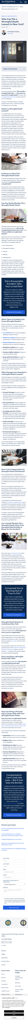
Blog (21, 6)
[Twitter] (5, 942)
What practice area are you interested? (11, 881)
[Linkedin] (11, 942)
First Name (6, 858)
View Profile (10, 33)
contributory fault (15, 553)
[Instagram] (2, 942)
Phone (5, 875)
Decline (14, 1014)
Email (4, 869)
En (2, 945)
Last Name (6, 864)
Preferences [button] (7, 1007)
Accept (14, 1011)
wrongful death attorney (8, 97)
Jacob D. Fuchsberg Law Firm (9, 6)
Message (5, 887)
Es (5, 945)
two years (14, 641)
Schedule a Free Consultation (14, 312)
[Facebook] (8, 942)
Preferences (14, 1017)
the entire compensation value (15, 502)
